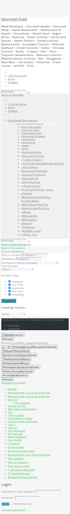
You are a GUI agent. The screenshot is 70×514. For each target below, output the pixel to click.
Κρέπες (26, 193)
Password (7, 497)
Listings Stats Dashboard (23, 421)
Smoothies (28, 139)
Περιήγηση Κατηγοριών (23, 120)
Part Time (17, 291)
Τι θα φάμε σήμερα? (21, 469)
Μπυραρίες (29, 219)
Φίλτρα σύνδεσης (12, 251)
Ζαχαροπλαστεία (33, 174)
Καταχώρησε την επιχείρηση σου (29, 392)
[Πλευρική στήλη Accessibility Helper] (12, 335)
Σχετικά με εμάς (19, 466)
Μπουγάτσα (29, 216)
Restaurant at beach (33, 136)
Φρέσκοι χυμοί (31, 230)
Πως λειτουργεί (18, 462)
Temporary (17, 294)
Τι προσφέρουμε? (19, 473)
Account (12, 399)
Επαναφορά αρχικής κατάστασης (21, 367)
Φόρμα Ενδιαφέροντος (23, 477)
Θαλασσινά (29, 178)
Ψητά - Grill (29, 234)
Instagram (14, 328)
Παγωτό (26, 223)
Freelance (17, 281)
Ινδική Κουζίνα (30, 182)
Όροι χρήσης (16, 458)
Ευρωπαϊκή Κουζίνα (34, 171)
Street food (28, 142)
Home (11, 79)
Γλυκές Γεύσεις (32, 159)
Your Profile (14, 440)
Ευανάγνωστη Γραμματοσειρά (19, 355)
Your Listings (22, 402)
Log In (11, 424)
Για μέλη (14, 443)
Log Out (12, 427)
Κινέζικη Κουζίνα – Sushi (37, 189)
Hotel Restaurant (31, 133)
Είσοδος (13, 82)
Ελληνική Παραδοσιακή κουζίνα (42, 163)
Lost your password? (13, 509)
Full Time (17, 284)
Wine (24, 148)
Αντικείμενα (17, 75)
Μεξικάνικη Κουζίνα (34, 204)
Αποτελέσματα (11, 244)
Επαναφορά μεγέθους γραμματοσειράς (34, 347)
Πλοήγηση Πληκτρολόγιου (16, 351)
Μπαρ (26, 212)
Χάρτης (26, 244)
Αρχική (12, 389)
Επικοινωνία (16, 447)
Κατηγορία (8, 262)
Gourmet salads (31, 127)
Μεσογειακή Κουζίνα (35, 208)
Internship (17, 288)
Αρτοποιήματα (31, 152)
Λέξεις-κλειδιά (11, 255)
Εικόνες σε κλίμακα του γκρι (18, 371)
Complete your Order (20, 418)
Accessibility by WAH (13, 382)
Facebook (13, 325)
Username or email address (18, 491)
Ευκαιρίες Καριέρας (21, 451)
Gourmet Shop (30, 130)
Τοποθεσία (8, 259)
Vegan (25, 145)
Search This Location (13, 247)
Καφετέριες (30, 186)
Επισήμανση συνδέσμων (16, 363)
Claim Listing (16, 415)
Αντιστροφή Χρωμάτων (15, 375)
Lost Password (16, 430)
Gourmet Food (14, 19)
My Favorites (15, 433)
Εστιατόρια (29, 167)
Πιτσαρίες (28, 227)
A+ (9, 347)
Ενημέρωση (9, 301)
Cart (10, 412)
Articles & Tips (17, 406)
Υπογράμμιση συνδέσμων (16, 359)
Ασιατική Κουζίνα (32, 156)
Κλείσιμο (8, 339)
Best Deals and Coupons (22, 409)
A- (4, 347)
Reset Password (17, 436)
